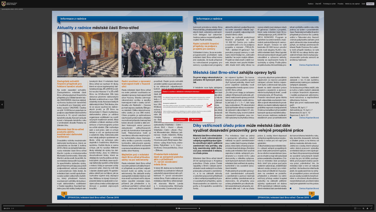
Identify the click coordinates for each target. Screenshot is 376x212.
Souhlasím (181, 119)
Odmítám (196, 119)
